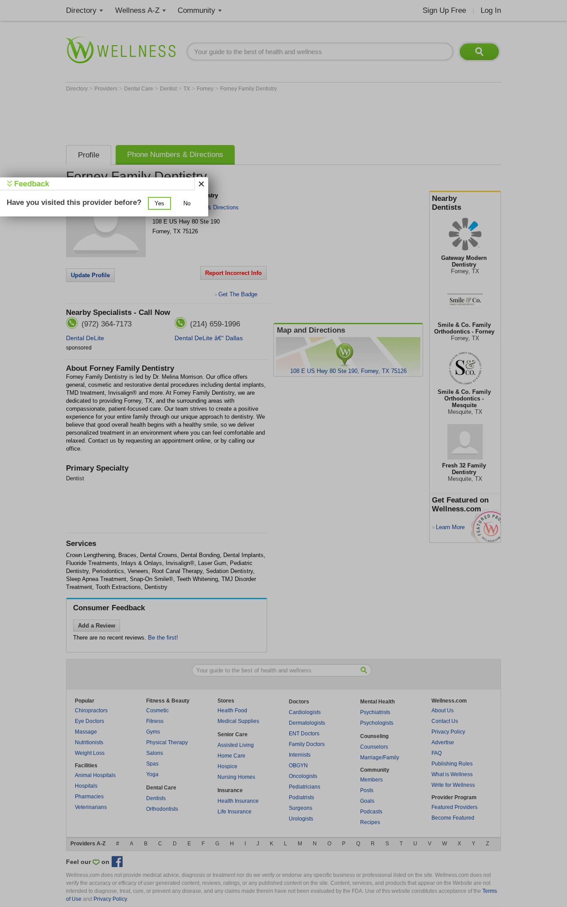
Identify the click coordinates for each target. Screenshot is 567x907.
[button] (159, 203)
